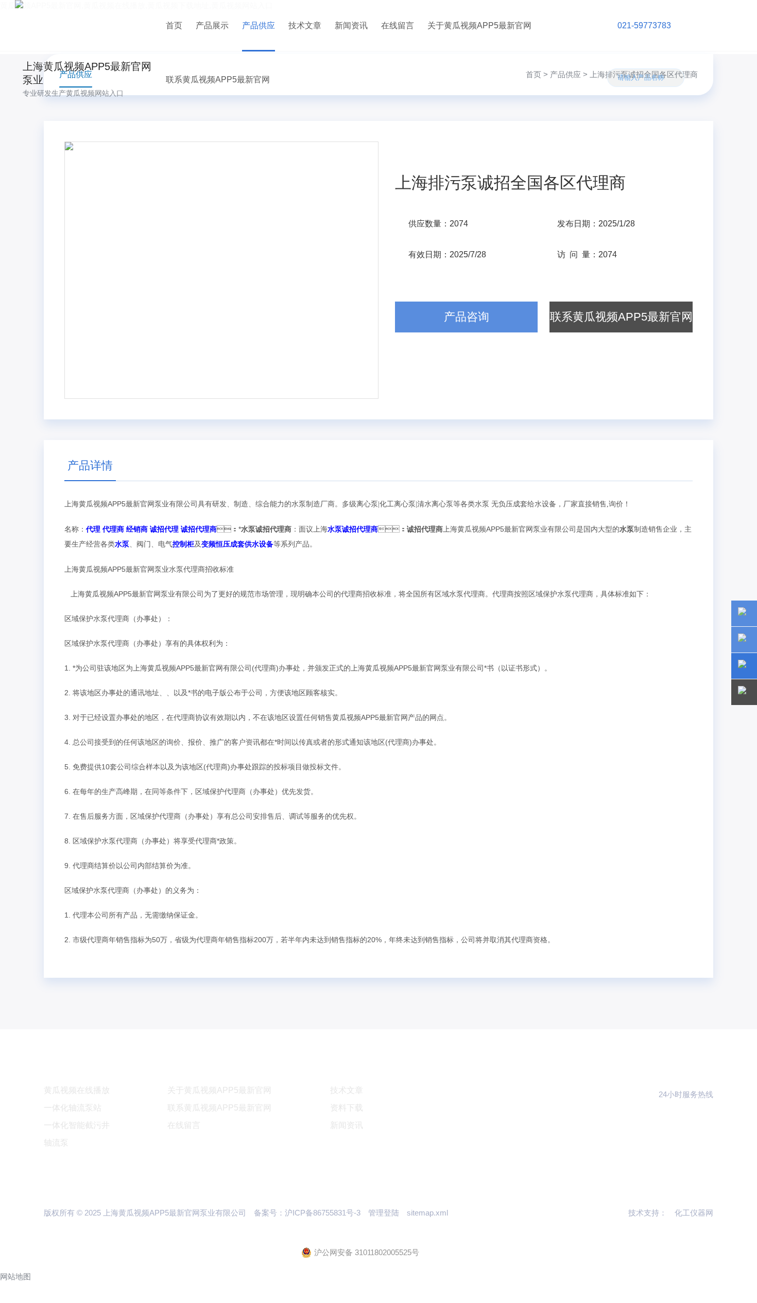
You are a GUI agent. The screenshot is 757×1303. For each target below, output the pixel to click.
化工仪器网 (694, 1212)
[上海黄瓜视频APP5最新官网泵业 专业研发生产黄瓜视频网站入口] (87, 25)
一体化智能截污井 (77, 1125)
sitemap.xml (427, 1212)
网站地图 (15, 1276)
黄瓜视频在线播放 (77, 1090)
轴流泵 (56, 1142)
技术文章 (304, 25)
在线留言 (397, 25)
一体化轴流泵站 (72, 1107)
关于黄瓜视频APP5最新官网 (479, 25)
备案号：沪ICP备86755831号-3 (307, 1212)
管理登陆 (383, 1212)
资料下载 (346, 1107)
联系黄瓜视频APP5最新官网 (218, 79)
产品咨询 (466, 316)
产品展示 (212, 25)
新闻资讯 (351, 25)
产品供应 (258, 25)
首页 (174, 25)
